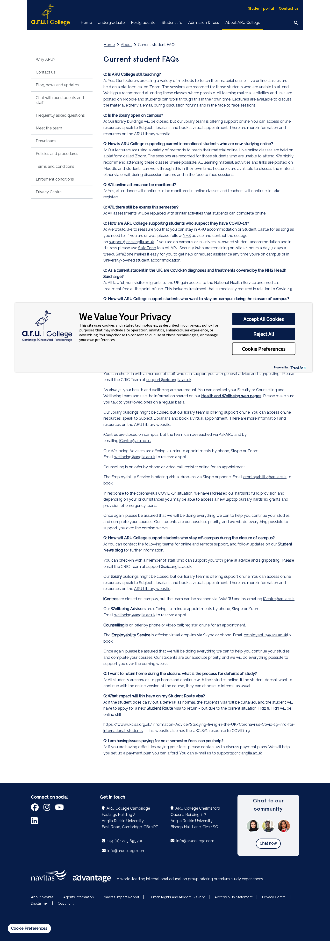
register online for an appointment (215, 625)
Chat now (268, 843)
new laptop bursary (234, 499)
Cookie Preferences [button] (264, 348)
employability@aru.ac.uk (265, 477)
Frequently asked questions (60, 115)
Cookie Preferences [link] (29, 928)
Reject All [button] (263, 333)
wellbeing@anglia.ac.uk (134, 457)
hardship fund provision (256, 493)
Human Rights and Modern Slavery (177, 897)
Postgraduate (143, 22)
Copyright (65, 903)
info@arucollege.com (126, 850)
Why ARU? (45, 59)
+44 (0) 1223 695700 (124, 841)
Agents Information (78, 897)
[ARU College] (50, 15)
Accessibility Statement (233, 897)
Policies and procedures (57, 153)
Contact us (288, 9)
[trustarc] (298, 367)
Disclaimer (39, 903)
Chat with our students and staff (60, 100)
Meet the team (49, 128)
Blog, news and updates (57, 85)
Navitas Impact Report (121, 897)
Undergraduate (111, 22)
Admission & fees (203, 22)
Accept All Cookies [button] (264, 319)
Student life (172, 22)
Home (86, 22)
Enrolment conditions (55, 179)
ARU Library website (152, 588)
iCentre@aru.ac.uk (135, 440)
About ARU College (242, 22)
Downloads (46, 141)
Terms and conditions (55, 166)
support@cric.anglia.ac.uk (131, 242)
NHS (187, 235)
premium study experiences (238, 879)
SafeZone (147, 248)
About (126, 44)
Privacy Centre (49, 192)
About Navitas (42, 897)
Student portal (261, 9)
